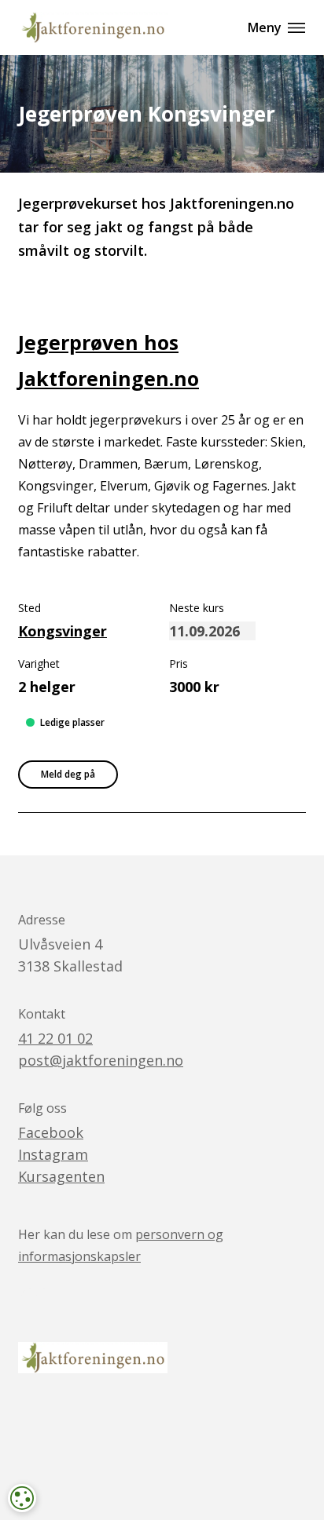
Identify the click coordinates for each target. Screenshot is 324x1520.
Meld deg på (68, 774)
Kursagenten (61, 1176)
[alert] (22, 1498)
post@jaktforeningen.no (100, 1060)
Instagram (53, 1154)
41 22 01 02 (55, 1038)
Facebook (50, 1132)
